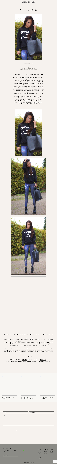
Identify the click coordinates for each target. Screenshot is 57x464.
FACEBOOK (21, 361)
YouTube (51, 452)
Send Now (28, 428)
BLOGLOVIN (43, 360)
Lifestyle (45, 456)
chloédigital (31, 462)
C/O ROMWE (15, 334)
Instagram (51, 451)
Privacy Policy (39, 458)
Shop (53, 2)
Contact (39, 455)
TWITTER (24, 360)
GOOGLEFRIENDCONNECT (44, 361)
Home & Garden (45, 454)
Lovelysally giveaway (26, 348)
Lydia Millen (39, 452)
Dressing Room (45, 452)
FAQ (39, 454)
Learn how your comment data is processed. (34, 431)
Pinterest (51, 454)
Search (49, 2)
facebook (32, 353)
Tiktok (51, 455)
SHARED (22, 350)
